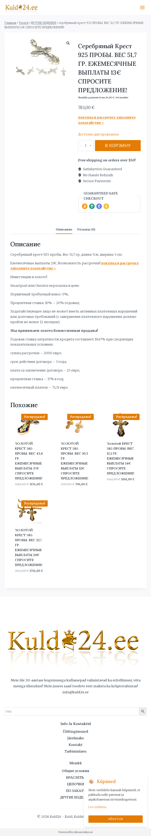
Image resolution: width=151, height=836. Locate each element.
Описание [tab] (64, 229)
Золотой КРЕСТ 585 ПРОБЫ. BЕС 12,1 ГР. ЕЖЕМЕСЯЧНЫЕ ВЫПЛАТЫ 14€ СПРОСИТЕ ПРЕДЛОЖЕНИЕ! (120, 458)
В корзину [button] (115, 490)
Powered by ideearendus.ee (75, 832)
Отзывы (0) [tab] (86, 229)
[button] (68, 43)
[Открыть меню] (142, 7)
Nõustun (115, 819)
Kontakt (75, 745)
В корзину (118, 145)
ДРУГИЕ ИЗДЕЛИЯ (75, 797)
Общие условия (75, 771)
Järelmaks (75, 738)
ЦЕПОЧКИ (75, 784)
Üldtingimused (75, 731)
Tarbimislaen (76, 751)
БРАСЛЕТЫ (75, 777)
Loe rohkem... (97, 807)
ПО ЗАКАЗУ (75, 791)
